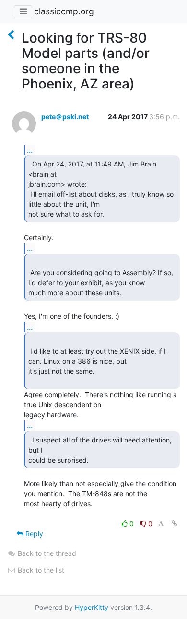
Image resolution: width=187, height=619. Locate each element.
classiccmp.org (64, 11)
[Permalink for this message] (174, 524)
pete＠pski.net (65, 116)
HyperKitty (91, 607)
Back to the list (40, 570)
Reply (33, 534)
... (30, 150)
